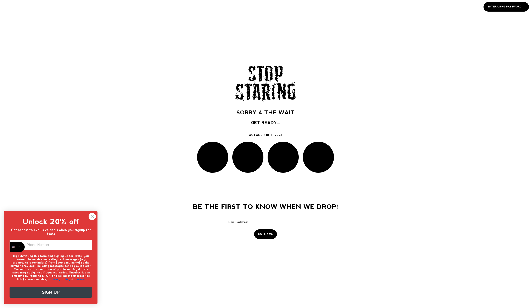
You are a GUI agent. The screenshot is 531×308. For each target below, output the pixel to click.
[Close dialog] (92, 216)
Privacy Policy (60, 279)
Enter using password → (506, 6)
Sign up (51, 292)
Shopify (283, 248)
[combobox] (17, 247)
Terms (79, 279)
